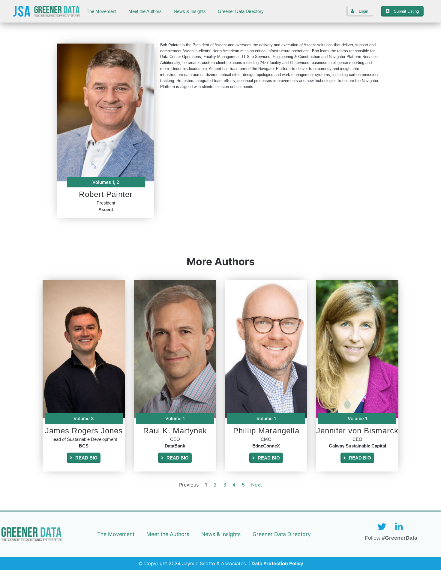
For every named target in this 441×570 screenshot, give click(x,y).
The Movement (101, 11)
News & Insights (190, 11)
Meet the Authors (145, 11)
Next (256, 485)
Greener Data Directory (241, 11)
